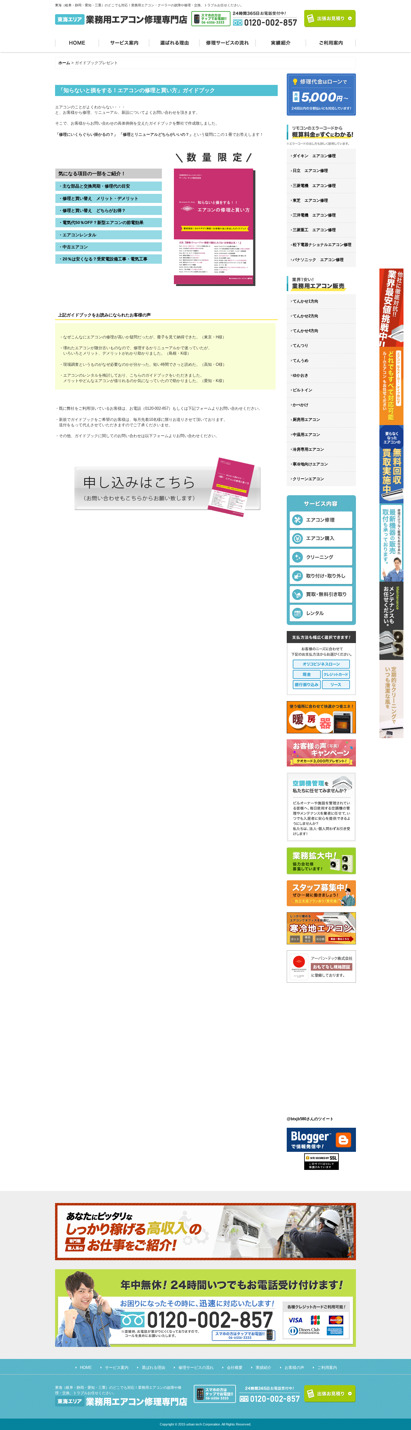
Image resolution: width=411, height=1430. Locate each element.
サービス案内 (124, 42)
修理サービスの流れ (227, 42)
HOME (77, 42)
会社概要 (235, 1367)
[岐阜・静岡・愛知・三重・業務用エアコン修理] (321, 135)
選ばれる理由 (174, 42)
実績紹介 (281, 42)
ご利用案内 (331, 42)
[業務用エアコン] (321, 283)
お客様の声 (294, 1367)
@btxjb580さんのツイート (310, 1119)
